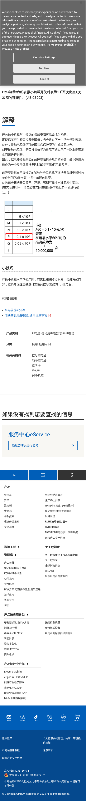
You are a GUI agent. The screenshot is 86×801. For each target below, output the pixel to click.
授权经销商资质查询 (56, 576)
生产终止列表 (52, 500)
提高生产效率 (11, 649)
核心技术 (9, 599)
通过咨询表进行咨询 (25, 445)
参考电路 (9, 583)
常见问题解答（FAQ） (15, 568)
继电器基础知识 (15, 310)
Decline (44, 68)
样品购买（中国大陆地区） (59, 511)
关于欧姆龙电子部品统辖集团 (61, 555)
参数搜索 (9, 516)
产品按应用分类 (14, 614)
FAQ (14, 475)
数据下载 (10, 547)
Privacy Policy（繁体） (15, 49)
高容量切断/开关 (13, 633)
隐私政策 (7, 738)
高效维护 (9, 654)
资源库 (8, 554)
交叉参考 (9, 527)
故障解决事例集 (13, 573)
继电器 (8, 494)
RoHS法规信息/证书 (56, 521)
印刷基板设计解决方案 (16, 622)
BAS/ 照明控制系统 (15, 698)
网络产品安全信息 (55, 537)
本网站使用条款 (11, 750)
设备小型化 (10, 643)
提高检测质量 (52, 622)
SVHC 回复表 (52, 527)
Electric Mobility (13, 671)
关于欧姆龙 (51, 560)
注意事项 (48, 750)
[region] (43, 43)
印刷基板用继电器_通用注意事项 (26, 315)
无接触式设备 (52, 627)
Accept (44, 79)
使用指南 (9, 578)
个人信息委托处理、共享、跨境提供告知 (62, 740)
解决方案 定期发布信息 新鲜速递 (22, 589)
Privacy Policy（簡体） (61, 44)
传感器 (8, 510)
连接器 (8, 505)
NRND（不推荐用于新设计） (59, 505)
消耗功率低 (10, 627)
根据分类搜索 (11, 521)
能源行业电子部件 (14, 682)
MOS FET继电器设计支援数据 (61, 532)
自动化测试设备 (13, 687)
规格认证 (50, 516)
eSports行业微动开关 (16, 677)
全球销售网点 (52, 565)
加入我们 (50, 570)
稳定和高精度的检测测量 (59, 633)
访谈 (6, 605)
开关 (6, 500)
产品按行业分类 (14, 664)
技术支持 (9, 594)
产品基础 (9, 562)
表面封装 (9, 638)
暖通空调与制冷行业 (15, 693)
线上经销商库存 (54, 494)
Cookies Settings (44, 57)
